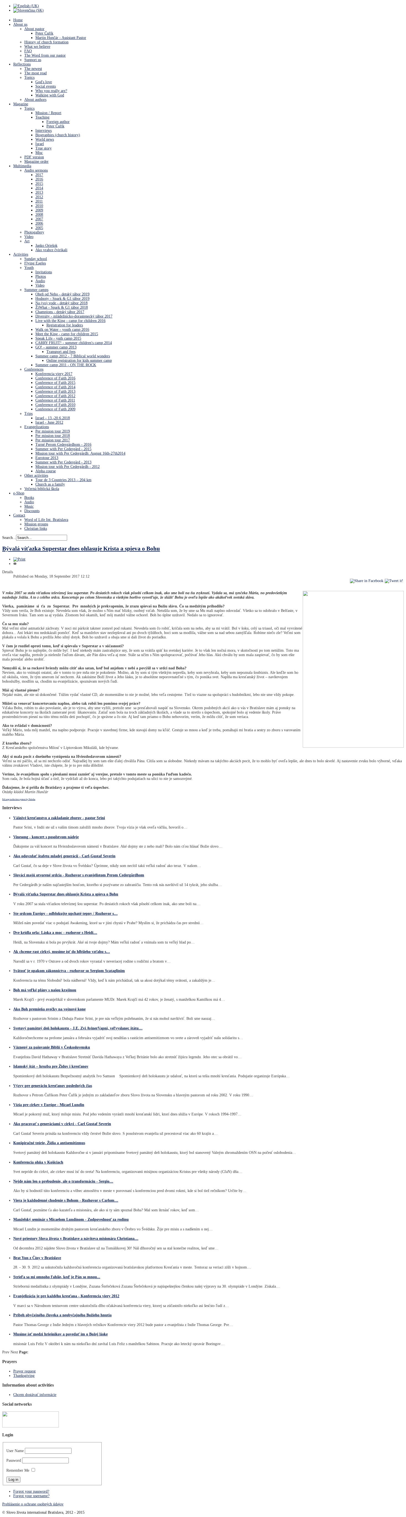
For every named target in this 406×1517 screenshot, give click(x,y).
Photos (40, 276)
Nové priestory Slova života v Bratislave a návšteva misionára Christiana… (75, 1238)
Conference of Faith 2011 (55, 400)
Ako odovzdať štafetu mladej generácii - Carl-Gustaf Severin (64, 856)
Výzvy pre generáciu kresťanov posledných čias (52, 1086)
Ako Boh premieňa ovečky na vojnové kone (49, 1009)
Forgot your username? (31, 1496)
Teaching (42, 117)
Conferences (33, 369)
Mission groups (36, 524)
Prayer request (24, 1371)
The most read (35, 73)
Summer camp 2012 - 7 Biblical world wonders (72, 356)
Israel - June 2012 (49, 422)
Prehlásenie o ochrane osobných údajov (33, 1504)
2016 (39, 179)
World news (44, 139)
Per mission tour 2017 (52, 440)
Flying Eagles (35, 263)
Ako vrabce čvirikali (51, 250)
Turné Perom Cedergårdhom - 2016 (63, 444)
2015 (39, 184)
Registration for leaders (64, 325)
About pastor (34, 29)
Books (29, 498)
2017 (39, 175)
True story (43, 148)
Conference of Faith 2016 (55, 378)
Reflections (22, 64)
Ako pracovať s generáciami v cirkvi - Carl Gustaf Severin (62, 1124)
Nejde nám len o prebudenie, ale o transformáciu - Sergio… (63, 1181)
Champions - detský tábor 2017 (59, 312)
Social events (45, 86)
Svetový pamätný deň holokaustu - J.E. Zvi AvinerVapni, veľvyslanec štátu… (78, 1028)
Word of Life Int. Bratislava (46, 520)
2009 (39, 210)
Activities (20, 254)
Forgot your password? (31, 1491)
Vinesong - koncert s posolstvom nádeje (46, 837)
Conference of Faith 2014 (55, 387)
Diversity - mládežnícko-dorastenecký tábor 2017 (73, 316)
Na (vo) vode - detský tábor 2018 (61, 303)
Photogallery (34, 232)
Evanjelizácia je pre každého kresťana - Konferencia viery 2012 (66, 1296)
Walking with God (49, 95)
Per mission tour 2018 (52, 436)
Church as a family (50, 484)
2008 (39, 215)
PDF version (34, 157)
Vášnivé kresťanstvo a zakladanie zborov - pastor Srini (59, 818)
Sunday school (35, 259)
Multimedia (22, 166)
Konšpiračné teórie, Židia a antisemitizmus (49, 1143)
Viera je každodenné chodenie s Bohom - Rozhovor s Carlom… (65, 1200)
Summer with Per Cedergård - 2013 (63, 462)
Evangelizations (36, 427)
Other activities (36, 475)
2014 (39, 188)
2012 (39, 197)
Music (29, 506)
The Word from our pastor (45, 55)
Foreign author (58, 122)
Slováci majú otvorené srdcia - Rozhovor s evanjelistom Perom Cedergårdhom (78, 875)
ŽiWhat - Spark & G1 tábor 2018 (61, 307)
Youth (29, 268)
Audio (40, 281)
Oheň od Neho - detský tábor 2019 (62, 294)
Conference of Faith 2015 (55, 383)
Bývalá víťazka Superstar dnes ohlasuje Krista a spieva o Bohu (81, 548)
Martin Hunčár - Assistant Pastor (60, 38)
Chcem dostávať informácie (34, 1395)
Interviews (43, 131)
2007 (39, 219)
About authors (35, 100)
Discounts (31, 511)
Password (13, 1460)
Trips (28, 414)
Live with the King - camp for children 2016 (70, 321)
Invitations (43, 272)
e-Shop (18, 493)
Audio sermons (36, 170)
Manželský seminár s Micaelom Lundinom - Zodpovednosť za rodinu (71, 1219)
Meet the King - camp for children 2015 (66, 334)
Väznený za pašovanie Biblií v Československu (51, 1047)
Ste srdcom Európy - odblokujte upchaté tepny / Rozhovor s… (65, 913)
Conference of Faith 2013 (55, 391)
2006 (39, 223)
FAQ (28, 51)
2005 (39, 228)
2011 (39, 201)
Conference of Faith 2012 (55, 396)
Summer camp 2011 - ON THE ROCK (65, 365)
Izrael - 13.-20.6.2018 (52, 418)
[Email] (15, 564)
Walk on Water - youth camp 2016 (62, 329)
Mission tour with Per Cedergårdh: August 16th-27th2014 (80, 453)
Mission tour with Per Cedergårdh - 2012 (67, 467)
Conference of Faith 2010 (55, 405)
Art (27, 241)
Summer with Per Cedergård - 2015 (63, 449)
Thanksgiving (24, 1376)
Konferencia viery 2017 (53, 374)
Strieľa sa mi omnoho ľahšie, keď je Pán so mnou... (56, 1277)
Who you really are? (51, 91)
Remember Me (17, 1470)
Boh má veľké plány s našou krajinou (44, 990)
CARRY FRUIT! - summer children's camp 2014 (73, 343)
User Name (15, 1451)
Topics (29, 77)
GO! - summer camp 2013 (56, 347)
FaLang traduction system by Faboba (18, 799)
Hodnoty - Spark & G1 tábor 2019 (62, 299)
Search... (9, 538)
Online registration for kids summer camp (79, 360)
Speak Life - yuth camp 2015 (58, 338)
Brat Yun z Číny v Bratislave (37, 1258)
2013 (39, 192)
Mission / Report (48, 113)
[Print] (19, 559)
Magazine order (36, 161)
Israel (39, 144)
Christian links (35, 528)
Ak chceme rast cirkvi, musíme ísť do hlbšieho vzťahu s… (61, 952)
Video (28, 237)
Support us (32, 60)
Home (18, 20)
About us (20, 24)
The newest (33, 69)
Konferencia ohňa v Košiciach (38, 1162)
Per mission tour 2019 (52, 431)
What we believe (37, 46)
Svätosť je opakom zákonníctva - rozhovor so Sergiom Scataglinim (69, 971)
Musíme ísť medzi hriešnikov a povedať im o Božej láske (60, 1334)
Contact (19, 515)
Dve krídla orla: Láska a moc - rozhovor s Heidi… (55, 933)
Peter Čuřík (44, 33)
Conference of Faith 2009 (55, 409)
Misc (39, 153)
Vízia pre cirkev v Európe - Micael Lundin (48, 1105)
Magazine (20, 104)
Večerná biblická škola (41, 489)
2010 (39, 206)
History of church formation (46, 42)
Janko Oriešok (46, 245)
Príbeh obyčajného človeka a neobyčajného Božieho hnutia (62, 1315)
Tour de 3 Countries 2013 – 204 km (63, 480)
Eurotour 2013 (46, 458)
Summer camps (36, 290)
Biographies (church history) (57, 135)
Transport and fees (60, 352)
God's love (43, 82)
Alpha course (45, 471)
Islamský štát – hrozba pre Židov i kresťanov (50, 1066)
